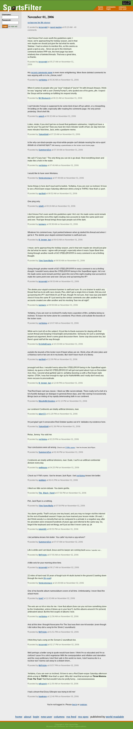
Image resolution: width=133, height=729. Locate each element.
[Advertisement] (105, 36)
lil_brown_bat (45, 240)
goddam (42, 480)
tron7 (41, 598)
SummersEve (45, 150)
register (83, 704)
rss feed (71, 716)
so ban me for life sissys (39, 23)
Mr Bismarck (45, 98)
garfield (42, 193)
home (100, 7)
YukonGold (43, 134)
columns (122, 7)
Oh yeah (47, 578)
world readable (115, 716)
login (108, 9)
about (100, 9)
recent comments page (41, 72)
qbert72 (42, 414)
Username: (6, 15)
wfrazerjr (43, 684)
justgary (42, 224)
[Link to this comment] (28, 62)
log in (74, 704)
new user (123, 9)
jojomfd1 (43, 529)
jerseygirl (43, 27)
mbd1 (41, 206)
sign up (14, 26)
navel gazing (56, 27)
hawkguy (43, 696)
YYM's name (70, 447)
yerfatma (43, 80)
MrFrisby (43, 555)
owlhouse (43, 467)
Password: (6, 20)
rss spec (83, 716)
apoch (41, 116)
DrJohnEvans (45, 344)
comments (110, 7)
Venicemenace (45, 178)
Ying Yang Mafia (46, 260)
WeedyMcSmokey (47, 401)
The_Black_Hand (46, 493)
